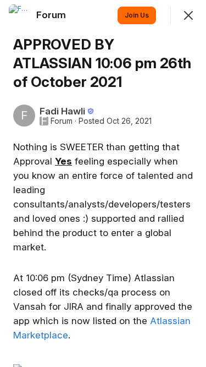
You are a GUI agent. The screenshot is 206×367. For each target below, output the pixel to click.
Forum (62, 121)
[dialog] (103, 183)
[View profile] (20, 15)
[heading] (52, 14)
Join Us (137, 15)
